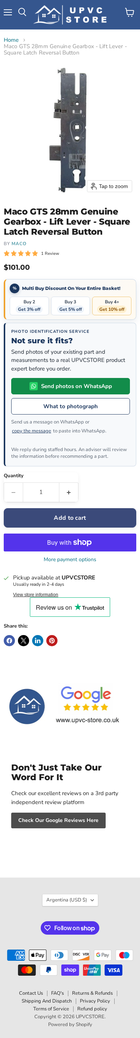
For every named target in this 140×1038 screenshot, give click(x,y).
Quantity (14, 476)
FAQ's (57, 993)
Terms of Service (51, 1009)
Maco (19, 244)
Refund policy (92, 1009)
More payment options (70, 560)
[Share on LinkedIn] (37, 640)
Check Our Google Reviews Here (58, 820)
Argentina (66, 900)
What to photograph (70, 406)
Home (11, 40)
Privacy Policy (95, 1001)
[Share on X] (23, 640)
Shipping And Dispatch (47, 1001)
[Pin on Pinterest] (51, 640)
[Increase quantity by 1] (68, 492)
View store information (35, 594)
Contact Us (31, 993)
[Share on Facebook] (9, 640)
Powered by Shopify (70, 1024)
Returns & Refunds (92, 993)
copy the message (31, 431)
